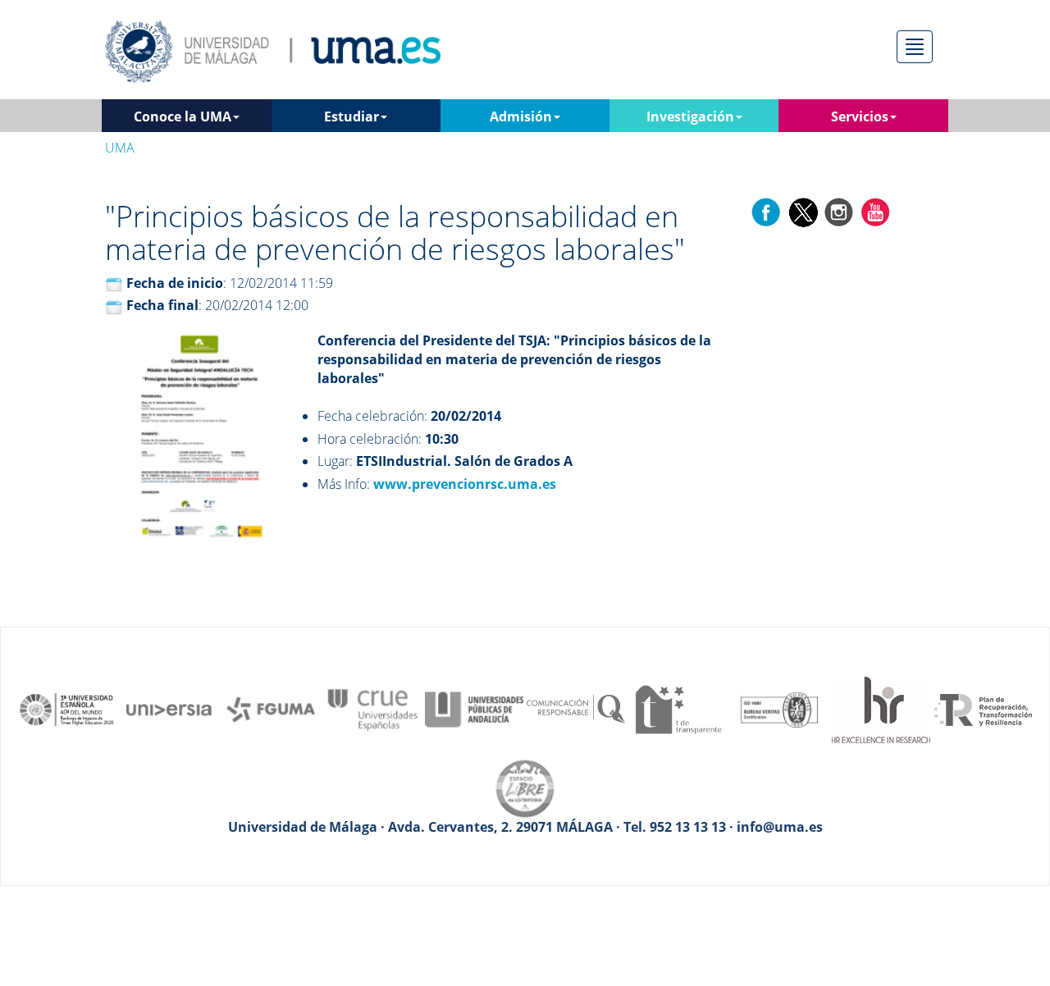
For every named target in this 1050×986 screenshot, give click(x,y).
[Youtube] (875, 212)
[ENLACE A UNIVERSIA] (169, 708)
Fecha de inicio (174, 283)
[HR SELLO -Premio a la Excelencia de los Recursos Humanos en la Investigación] (881, 708)
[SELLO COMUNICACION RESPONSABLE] (576, 708)
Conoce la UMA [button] (182, 116)
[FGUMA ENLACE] (270, 708)
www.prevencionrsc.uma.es (464, 484)
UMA (120, 148)
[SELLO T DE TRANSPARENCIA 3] (677, 708)
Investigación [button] (690, 116)
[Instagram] (839, 212)
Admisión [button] (521, 116)
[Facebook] (766, 212)
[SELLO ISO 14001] (779, 708)
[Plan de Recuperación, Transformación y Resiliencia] (983, 708)
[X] (802, 212)
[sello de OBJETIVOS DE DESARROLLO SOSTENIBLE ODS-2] (67, 708)
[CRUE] (372, 708)
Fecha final (162, 305)
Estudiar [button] (351, 116)
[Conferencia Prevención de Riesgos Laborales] (200, 446)
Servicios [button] (859, 116)
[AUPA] (474, 708)
